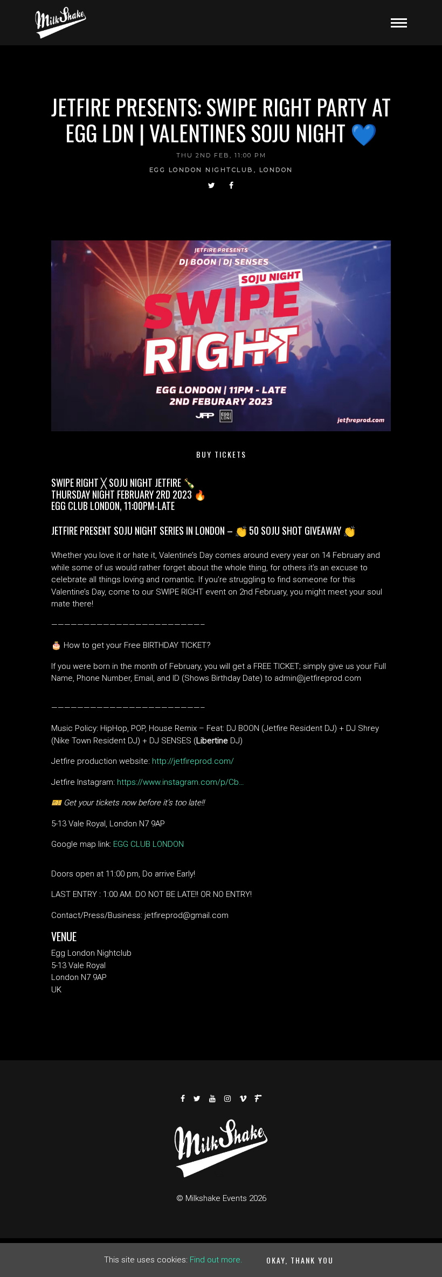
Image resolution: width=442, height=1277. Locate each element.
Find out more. (216, 1260)
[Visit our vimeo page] (244, 1098)
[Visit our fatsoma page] (259, 1098)
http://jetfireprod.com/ (193, 761)
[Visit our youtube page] (212, 1098)
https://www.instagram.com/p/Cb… (180, 782)
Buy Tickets (221, 454)
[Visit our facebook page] (231, 185)
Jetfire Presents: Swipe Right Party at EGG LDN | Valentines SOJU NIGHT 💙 (221, 120)
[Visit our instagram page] (228, 1098)
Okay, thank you (300, 1260)
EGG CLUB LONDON (148, 844)
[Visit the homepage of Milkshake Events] (60, 22)
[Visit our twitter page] (212, 185)
